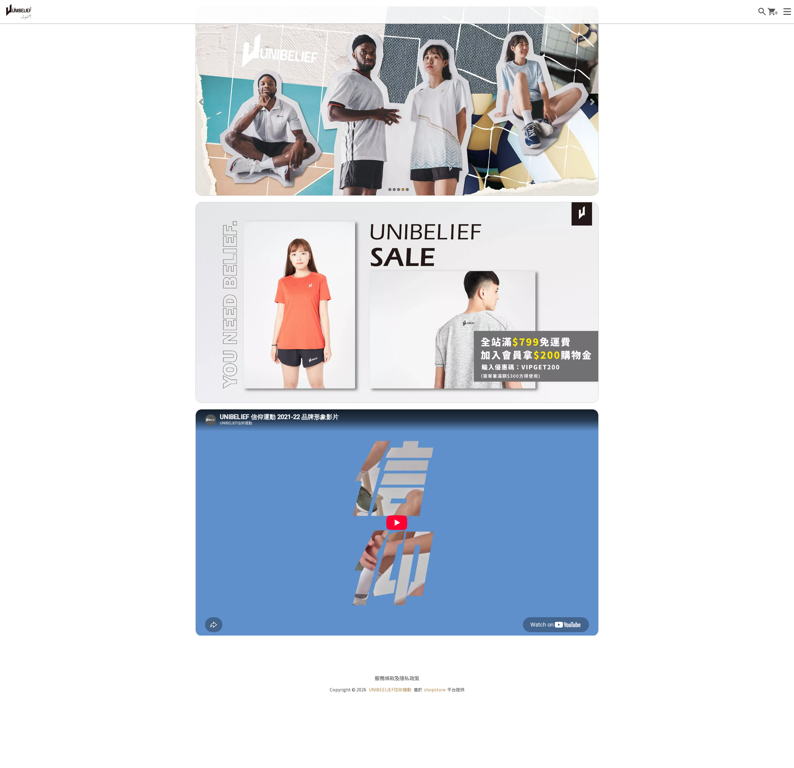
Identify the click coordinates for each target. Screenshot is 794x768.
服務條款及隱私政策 (397, 678)
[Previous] (201, 101)
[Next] (592, 101)
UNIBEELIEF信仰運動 (390, 689)
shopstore (435, 689)
